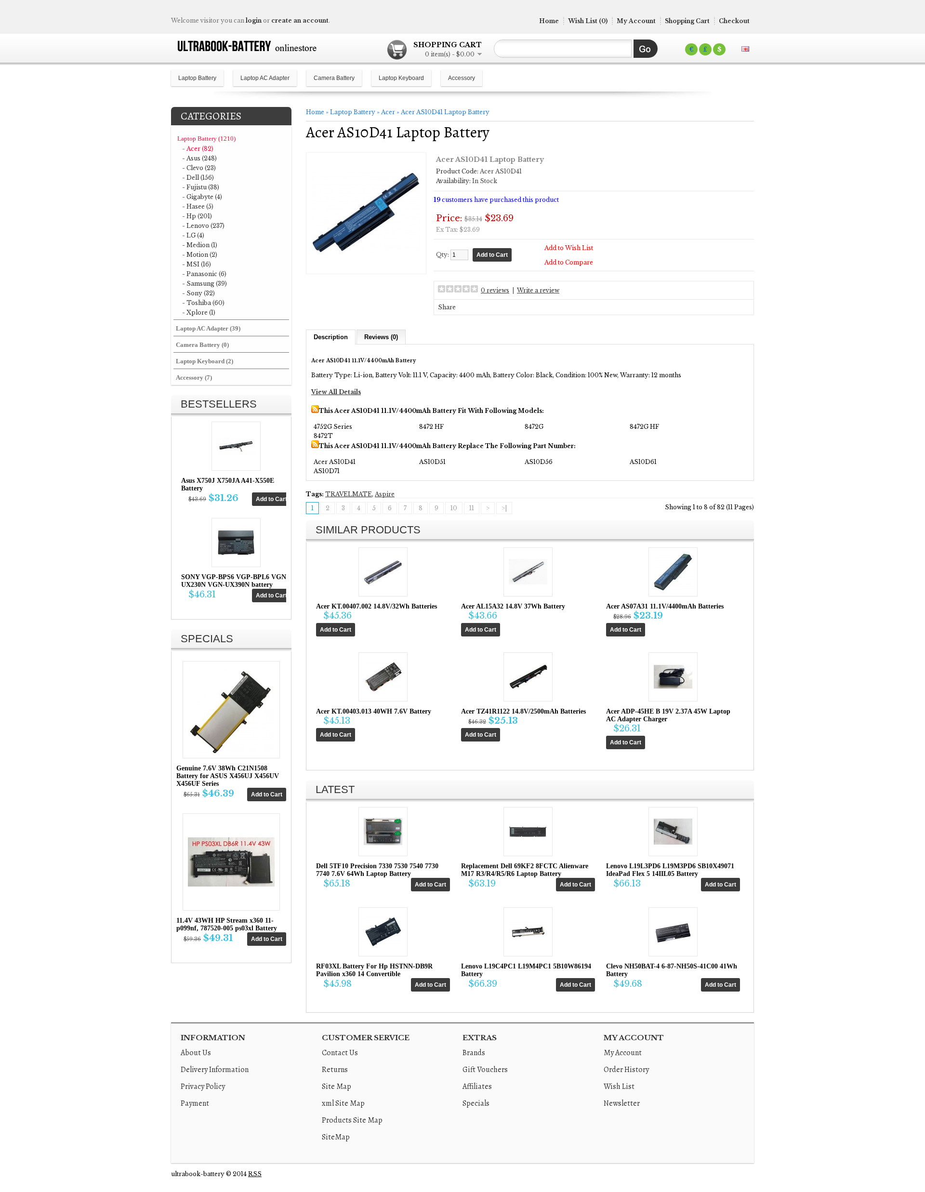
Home (549, 21)
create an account (300, 20)
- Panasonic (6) (204, 274)
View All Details (336, 392)
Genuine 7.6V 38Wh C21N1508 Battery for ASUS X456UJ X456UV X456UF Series (227, 776)
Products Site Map (352, 1120)
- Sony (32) (198, 293)
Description (331, 337)
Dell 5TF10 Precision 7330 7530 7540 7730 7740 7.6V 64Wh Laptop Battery (377, 869)
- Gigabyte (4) (202, 196)
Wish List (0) (588, 21)
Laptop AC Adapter (265, 78)
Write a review (538, 290)
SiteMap (336, 1137)
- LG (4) (193, 235)
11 (471, 508)
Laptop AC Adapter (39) (208, 328)
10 (453, 508)
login (254, 20)
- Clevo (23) (199, 168)
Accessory (461, 78)
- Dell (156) (198, 177)
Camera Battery (334, 78)
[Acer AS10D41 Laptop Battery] (366, 265)
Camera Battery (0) (202, 344)
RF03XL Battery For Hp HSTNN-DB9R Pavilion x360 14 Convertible (374, 970)
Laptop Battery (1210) (206, 138)
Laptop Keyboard (401, 78)
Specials (475, 1103)
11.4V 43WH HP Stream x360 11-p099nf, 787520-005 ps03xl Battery (226, 924)
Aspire (385, 494)
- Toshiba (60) (203, 302)
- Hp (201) (197, 216)
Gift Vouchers (485, 1069)
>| (504, 508)
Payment (195, 1103)
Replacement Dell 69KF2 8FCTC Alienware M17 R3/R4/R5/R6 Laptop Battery (524, 869)
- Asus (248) (199, 158)
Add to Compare (568, 262)
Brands (473, 1052)
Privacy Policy (203, 1086)
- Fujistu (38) (200, 187)
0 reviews (495, 290)
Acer (388, 112)
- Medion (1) (199, 245)
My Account (636, 21)
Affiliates (477, 1086)
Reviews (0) (381, 337)
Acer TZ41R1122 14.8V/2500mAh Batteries (523, 711)
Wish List (619, 1086)
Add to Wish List (568, 248)
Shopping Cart (687, 21)
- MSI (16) (196, 264)
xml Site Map (343, 1103)
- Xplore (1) (198, 312)
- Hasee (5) (197, 206)
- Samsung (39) (204, 283)
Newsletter (622, 1103)
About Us (196, 1052)
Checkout (734, 21)
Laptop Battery (197, 78)
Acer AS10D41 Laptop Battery (445, 112)
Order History (626, 1069)
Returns (335, 1069)
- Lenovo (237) (203, 225)
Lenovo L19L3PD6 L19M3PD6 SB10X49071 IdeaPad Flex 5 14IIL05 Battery (670, 869)
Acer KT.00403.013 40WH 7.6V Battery (373, 711)
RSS (255, 1174)
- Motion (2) (199, 254)
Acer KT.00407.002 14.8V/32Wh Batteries (376, 606)
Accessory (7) (194, 377)
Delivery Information (215, 1069)
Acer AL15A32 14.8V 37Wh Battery (513, 606)
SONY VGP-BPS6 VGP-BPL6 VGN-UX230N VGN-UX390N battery (235, 580)
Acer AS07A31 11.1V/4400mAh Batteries (665, 606)
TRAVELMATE (348, 494)
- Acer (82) (197, 148)
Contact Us (340, 1052)
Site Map (336, 1086)
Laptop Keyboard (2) (204, 361)
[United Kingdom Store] (745, 49)
